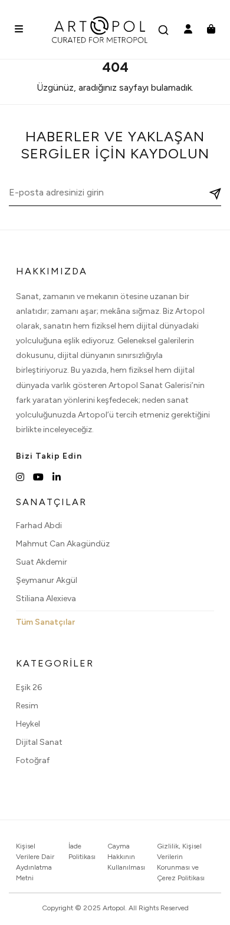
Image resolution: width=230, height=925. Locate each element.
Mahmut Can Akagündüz (63, 544)
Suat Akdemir (41, 562)
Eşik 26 (29, 687)
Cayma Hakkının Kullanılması (126, 856)
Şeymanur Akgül (46, 580)
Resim (27, 706)
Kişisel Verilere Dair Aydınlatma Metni (35, 862)
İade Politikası (82, 851)
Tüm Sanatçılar (45, 622)
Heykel (28, 724)
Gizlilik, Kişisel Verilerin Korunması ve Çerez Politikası (181, 862)
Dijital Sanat (39, 742)
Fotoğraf (33, 760)
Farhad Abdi (39, 525)
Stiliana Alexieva (46, 599)
